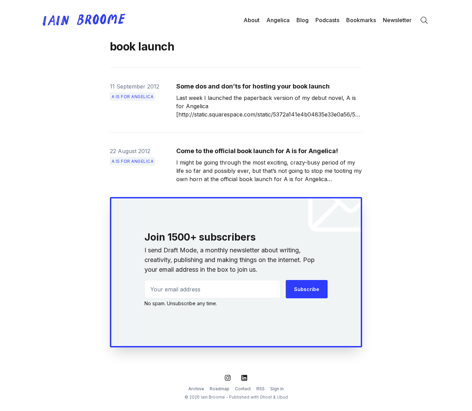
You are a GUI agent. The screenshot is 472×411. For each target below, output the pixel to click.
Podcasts (327, 20)
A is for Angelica (133, 96)
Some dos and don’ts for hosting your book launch (253, 86)
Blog (302, 20)
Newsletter (397, 20)
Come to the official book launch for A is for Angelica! (257, 151)
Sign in (277, 388)
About (251, 20)
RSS (260, 388)
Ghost (266, 397)
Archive (196, 388)
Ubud (282, 397)
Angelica (278, 20)
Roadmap (219, 388)
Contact (243, 388)
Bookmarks (361, 20)
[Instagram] (227, 377)
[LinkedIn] (244, 377)
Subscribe (306, 289)
